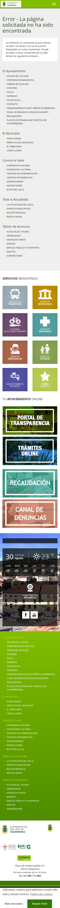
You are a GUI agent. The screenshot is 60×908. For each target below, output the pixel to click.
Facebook (26, 615)
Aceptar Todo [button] (39, 903)
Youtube (34, 615)
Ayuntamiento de (11, 4)
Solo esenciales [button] (14, 903)
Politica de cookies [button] (41, 894)
